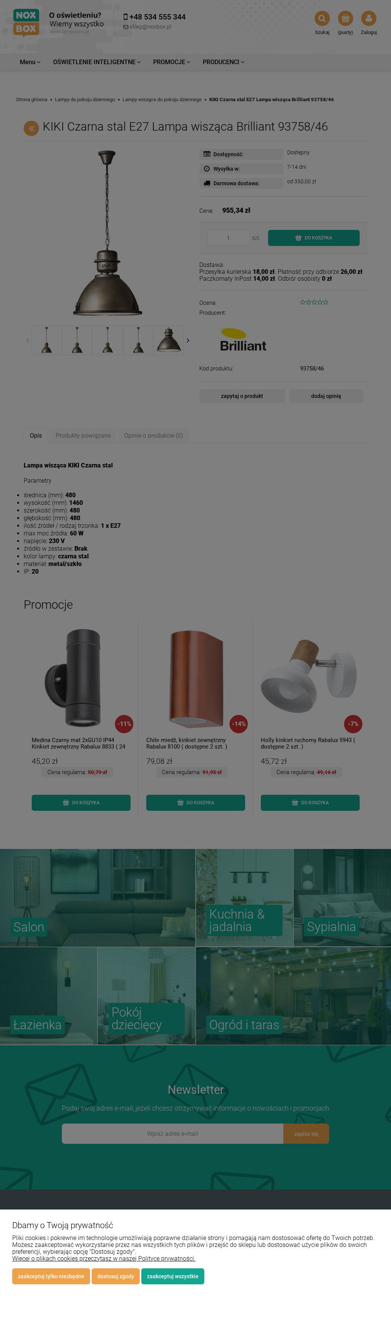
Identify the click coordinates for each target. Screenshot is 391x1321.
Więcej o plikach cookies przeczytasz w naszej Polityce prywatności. (104, 1258)
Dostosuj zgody (115, 1276)
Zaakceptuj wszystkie (173, 1276)
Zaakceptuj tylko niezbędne (51, 1276)
